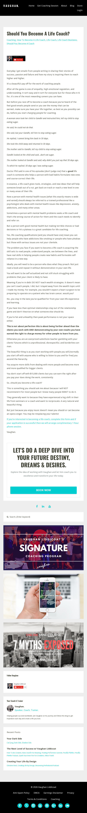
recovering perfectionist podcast (47, 765)
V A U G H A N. (11, 6)
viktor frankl (49, 755)
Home (31, 5)
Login (79, 10)
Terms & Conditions (37, 799)
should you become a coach (20, 43)
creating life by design (26, 765)
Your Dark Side (14, 738)
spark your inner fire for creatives (31, 755)
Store (79, 5)
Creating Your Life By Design (21, 761)
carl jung (10, 743)
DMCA (36, 792)
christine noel (12, 765)
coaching (11, 40)
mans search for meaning (31, 753)
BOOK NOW (43, 490)
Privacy (70, 792)
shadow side (26, 743)
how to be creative (14, 753)
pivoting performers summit (52, 753)
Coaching (55, 799)
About (64, 5)
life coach (51, 40)
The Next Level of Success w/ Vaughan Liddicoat (31, 748)
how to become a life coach (31, 40)
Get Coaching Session (47, 5)
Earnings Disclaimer (53, 792)
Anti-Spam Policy (21, 792)
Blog (72, 5)
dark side (17, 743)
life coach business (67, 40)
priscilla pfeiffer (68, 753)
